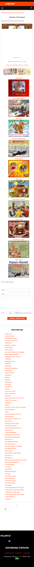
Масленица (21, 13)
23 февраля (8, 402)
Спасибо (7, 389)
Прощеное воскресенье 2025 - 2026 (14, 398)
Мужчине (7, 377)
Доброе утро (8, 334)
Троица (7, 412)
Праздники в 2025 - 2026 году (12, 356)
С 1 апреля (7, 474)
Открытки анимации (11, 13)
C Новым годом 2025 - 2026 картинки (14, 494)
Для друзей (8, 375)
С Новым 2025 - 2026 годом (12, 492)
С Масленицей (19, 78)
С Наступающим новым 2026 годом (14, 487)
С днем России (9, 430)
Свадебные (8, 363)
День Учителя (8, 469)
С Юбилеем (8, 359)
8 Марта (7, 405)
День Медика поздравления (12, 437)
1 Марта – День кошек (11, 400)
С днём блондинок (10, 478)
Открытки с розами (10, 391)
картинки (20, 65)
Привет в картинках (10, 393)
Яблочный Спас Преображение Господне (16, 460)
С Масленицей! (19, 159)
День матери (8, 421)
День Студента (9, 350)
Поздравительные (10, 361)
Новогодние (8, 485)
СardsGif (10, 4)
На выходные (8, 386)
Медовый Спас (9, 457)
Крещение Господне (10, 345)
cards (24, 61)
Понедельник (8, 382)
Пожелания (8, 366)
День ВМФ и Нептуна (10, 448)
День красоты (9, 455)
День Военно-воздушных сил (13, 418)
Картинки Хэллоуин (10, 483)
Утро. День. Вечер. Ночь (11, 340)
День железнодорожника (12, 462)
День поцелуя (8, 451)
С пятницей (8, 384)
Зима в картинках (9, 373)
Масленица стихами (18, 239)
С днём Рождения (9, 336)
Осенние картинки (9, 464)
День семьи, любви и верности (13, 428)
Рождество (8, 499)
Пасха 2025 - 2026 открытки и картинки (15, 407)
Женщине (7, 379)
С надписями (8, 370)
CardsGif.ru (20, 556)
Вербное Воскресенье (11, 471)
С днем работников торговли (12, 414)
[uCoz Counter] (8, 510)
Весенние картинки (10, 409)
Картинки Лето (9, 439)
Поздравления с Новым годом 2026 (14, 490)
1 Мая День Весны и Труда (12, 423)
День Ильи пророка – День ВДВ (13, 446)
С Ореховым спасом (10, 480)
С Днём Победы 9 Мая (11, 425)
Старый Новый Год (10, 496)
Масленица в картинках (19, 199)
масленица (14, 65)
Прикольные (8, 343)
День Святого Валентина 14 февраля (14, 352)
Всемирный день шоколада (12, 435)
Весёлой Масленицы (18, 98)
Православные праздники (12, 354)
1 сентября (8, 467)
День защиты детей (10, 476)
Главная (3, 13)
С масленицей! (19, 219)
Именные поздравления (11, 368)
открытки (8, 65)
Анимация (25, 65)
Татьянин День (9, 347)
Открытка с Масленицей (18, 138)
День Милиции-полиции (11, 441)
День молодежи (9, 416)
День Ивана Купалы (10, 444)
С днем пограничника (10, 432)
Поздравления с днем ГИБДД (13, 453)
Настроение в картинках (11, 338)
